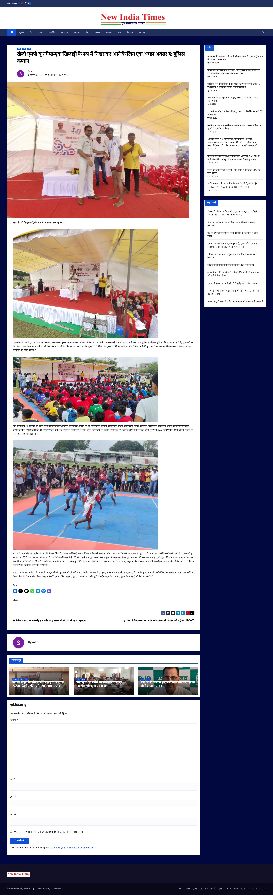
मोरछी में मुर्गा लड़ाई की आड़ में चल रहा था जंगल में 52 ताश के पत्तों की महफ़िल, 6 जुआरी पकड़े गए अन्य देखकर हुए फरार (233, 158)
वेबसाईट (13, 814)
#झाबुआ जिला (54, 75)
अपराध (76, 32)
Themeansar (55, 889)
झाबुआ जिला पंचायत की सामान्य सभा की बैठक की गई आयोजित (157, 620)
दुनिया (21, 32)
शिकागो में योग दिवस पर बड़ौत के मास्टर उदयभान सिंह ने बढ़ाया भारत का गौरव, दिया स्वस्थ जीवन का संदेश (233, 72)
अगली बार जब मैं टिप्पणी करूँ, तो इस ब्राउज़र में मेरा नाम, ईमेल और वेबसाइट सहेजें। (48, 832)
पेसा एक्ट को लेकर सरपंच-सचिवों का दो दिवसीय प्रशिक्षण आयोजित (99, 684)
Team (142, 32)
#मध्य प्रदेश (66, 75)
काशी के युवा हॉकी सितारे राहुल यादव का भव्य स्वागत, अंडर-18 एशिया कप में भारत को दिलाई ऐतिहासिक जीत (233, 86)
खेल (119, 32)
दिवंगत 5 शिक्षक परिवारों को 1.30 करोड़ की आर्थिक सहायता (232, 283)
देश (31, 32)
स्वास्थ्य (109, 32)
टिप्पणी (14, 720)
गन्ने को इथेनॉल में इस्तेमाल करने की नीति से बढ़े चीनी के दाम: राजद (168, 684)
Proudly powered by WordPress (20, 889)
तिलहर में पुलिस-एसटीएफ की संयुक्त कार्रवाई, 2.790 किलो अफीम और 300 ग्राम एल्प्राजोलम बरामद (38, 686)
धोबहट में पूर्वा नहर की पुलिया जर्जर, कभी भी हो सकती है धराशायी (235, 301)
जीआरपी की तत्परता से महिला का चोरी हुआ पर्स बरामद (230, 265)
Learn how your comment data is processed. (72, 847)
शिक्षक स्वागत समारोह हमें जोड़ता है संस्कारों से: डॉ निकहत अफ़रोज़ (50, 620)
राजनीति (52, 32)
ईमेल (13, 797)
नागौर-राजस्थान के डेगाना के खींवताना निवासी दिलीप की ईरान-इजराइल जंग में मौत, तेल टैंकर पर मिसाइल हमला (233, 185)
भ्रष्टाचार (64, 32)
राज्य (40, 32)
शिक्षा (87, 32)
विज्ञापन (130, 32)
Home (180, 889)
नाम (12, 779)
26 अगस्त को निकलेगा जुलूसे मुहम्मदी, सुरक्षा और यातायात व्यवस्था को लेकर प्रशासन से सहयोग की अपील (232, 245)
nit (32, 71)
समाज (97, 32)
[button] (263, 32)
